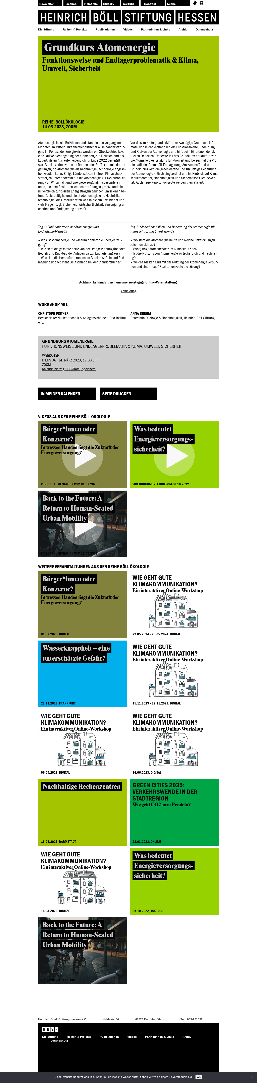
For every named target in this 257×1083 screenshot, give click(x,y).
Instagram (91, 3)
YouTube (128, 3)
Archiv (182, 29)
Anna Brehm (141, 313)
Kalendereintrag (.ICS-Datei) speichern (69, 368)
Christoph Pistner (53, 313)
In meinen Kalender (60, 394)
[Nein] (252, 1077)
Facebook (71, 3)
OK (199, 1076)
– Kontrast (149, 3)
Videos (128, 29)
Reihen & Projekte (75, 29)
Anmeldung (128, 290)
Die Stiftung (46, 29)
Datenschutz (204, 29)
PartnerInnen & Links (155, 29)
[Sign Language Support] (195, 3)
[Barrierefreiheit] (201, 3)
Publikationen (105, 29)
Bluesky (108, 3)
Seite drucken (116, 394)
